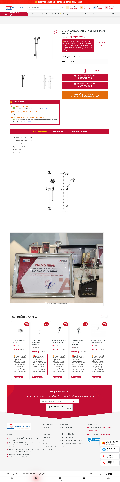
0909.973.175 (26, 114)
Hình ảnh (103, 14)
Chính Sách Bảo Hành (67, 434)
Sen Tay (33, 21)
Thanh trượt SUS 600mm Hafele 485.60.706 (37, 342)
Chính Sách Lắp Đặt (66, 437)
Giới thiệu (45, 14)
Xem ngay (44, 108)
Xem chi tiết (27, 122)
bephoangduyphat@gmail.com (21, 457)
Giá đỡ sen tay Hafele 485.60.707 (19, 341)
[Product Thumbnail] (56, 32)
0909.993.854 (35, 114)
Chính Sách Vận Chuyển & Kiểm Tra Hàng (71, 445)
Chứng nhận (77, 14)
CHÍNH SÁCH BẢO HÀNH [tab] (79, 131)
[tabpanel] (59, 181)
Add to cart (96, 71)
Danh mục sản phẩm (13, 14)
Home (12, 21)
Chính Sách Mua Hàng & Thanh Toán (72, 440)
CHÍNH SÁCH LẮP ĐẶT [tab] (59, 131)
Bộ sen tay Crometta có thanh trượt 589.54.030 (98, 341)
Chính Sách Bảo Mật (66, 427)
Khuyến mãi (55, 14)
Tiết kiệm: (101, 43)
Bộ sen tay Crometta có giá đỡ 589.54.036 (59, 341)
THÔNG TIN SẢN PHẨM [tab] (39, 131)
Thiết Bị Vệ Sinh (22, 21)
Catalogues (66, 14)
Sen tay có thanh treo (71, 103)
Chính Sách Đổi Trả (66, 431)
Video (94, 14)
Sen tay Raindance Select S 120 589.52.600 (77, 342)
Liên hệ (111, 14)
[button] (101, 315)
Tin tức (87, 14)
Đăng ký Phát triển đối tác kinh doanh (49, 448)
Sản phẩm (35, 14)
